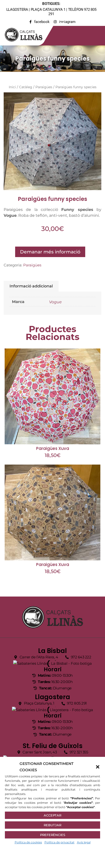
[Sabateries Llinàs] (26, 34)
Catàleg (25, 87)
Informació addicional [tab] (31, 286)
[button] (97, 766)
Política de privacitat (59, 842)
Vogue (55, 302)
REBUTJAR (52, 825)
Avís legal (84, 842)
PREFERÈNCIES (52, 835)
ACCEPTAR (52, 815)
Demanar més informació (50, 252)
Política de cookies (28, 842)
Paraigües (43, 87)
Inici (12, 87)
